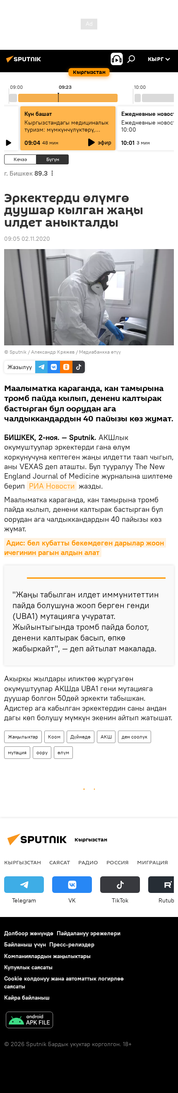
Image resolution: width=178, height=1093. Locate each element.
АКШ (106, 737)
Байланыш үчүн (25, 944)
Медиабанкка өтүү (100, 352)
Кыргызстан (22, 862)
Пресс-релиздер (71, 944)
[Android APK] (29, 1021)
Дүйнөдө (80, 737)
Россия (117, 862)
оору (42, 752)
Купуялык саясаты (28, 967)
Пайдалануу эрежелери (88, 933)
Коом (54, 737)
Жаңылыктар (23, 737)
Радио (88, 862)
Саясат (59, 862)
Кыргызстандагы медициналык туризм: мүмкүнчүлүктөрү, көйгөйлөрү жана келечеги (66, 129)
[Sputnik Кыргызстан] (25, 62)
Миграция (152, 862)
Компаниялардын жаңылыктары (47, 956)
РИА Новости (52, 486)
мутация (17, 752)
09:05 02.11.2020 (27, 238)
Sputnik (18, 352)
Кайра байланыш (27, 997)
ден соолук (134, 737)
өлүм (63, 752)
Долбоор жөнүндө (28, 933)
